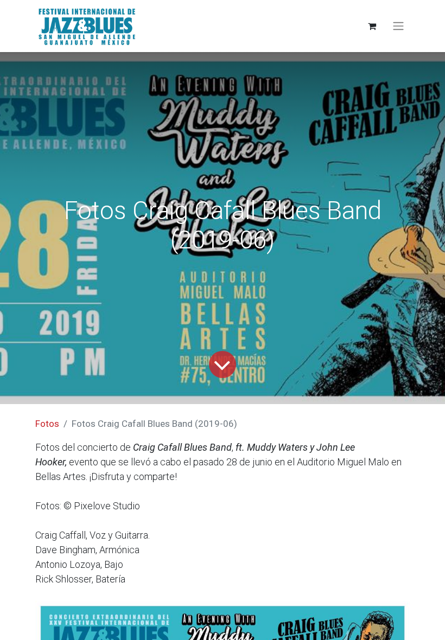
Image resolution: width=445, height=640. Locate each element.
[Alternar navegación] (398, 26)
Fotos (47, 423)
